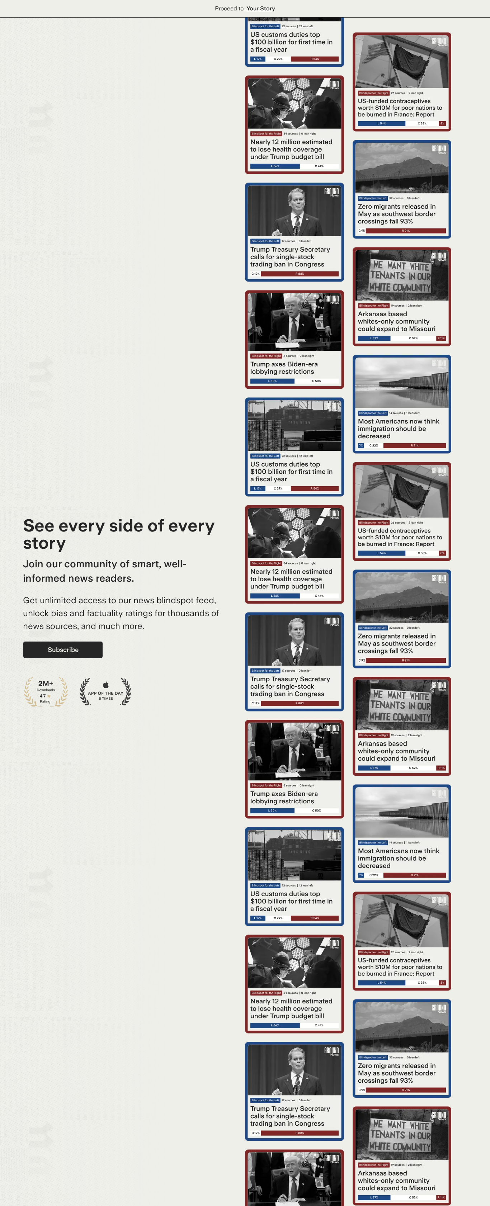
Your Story (260, 8)
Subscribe (63, 649)
